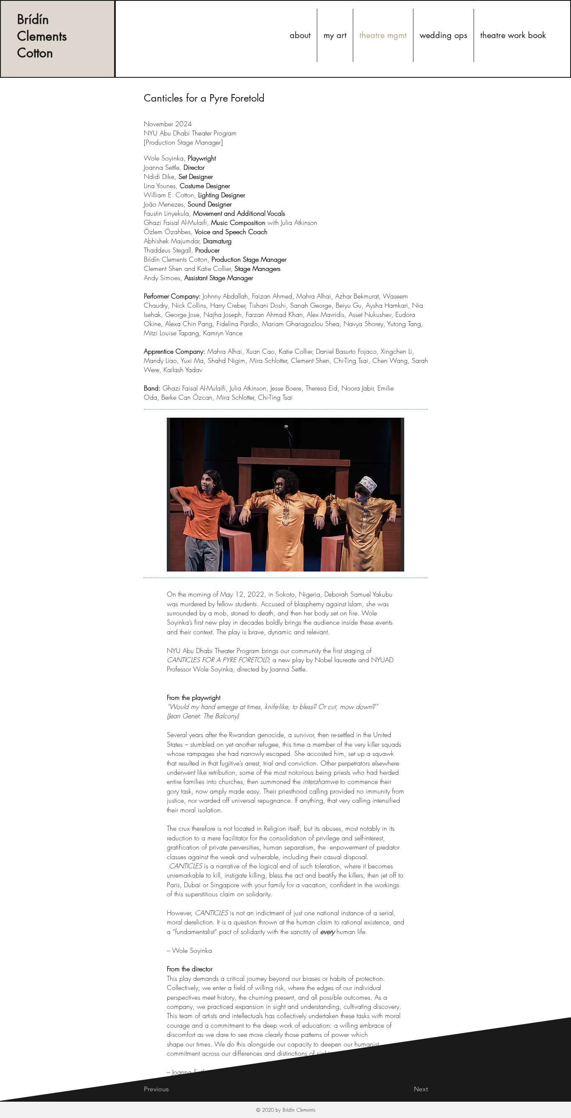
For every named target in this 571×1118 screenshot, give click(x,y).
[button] (285, 495)
